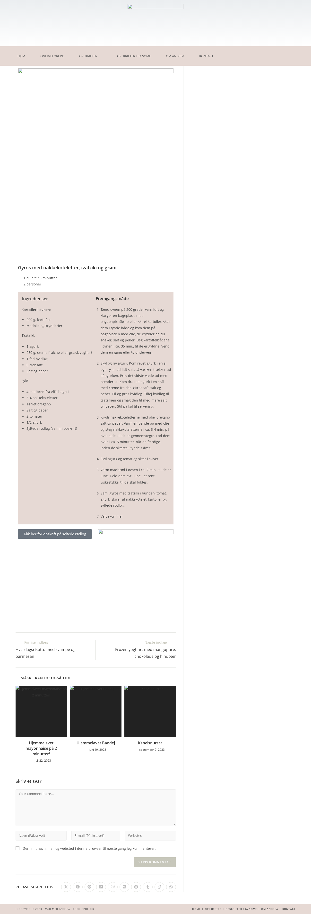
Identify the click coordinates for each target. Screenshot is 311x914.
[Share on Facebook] (78, 887)
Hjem (21, 56)
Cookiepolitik (83, 909)
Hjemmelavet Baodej (96, 743)
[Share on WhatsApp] (171, 887)
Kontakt (206, 56)
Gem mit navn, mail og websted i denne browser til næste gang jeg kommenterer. (89, 848)
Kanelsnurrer (150, 743)
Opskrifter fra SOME (134, 56)
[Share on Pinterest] (89, 887)
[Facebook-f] (234, 52)
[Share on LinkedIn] (101, 887)
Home (196, 909)
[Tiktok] (242, 59)
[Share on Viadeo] (159, 887)
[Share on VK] (124, 887)
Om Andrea (175, 56)
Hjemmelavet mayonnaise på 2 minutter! (41, 748)
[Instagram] (242, 52)
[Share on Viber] (113, 887)
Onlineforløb (52, 56)
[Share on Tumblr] (148, 887)
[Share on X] (66, 887)
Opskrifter (88, 56)
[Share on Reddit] (136, 887)
